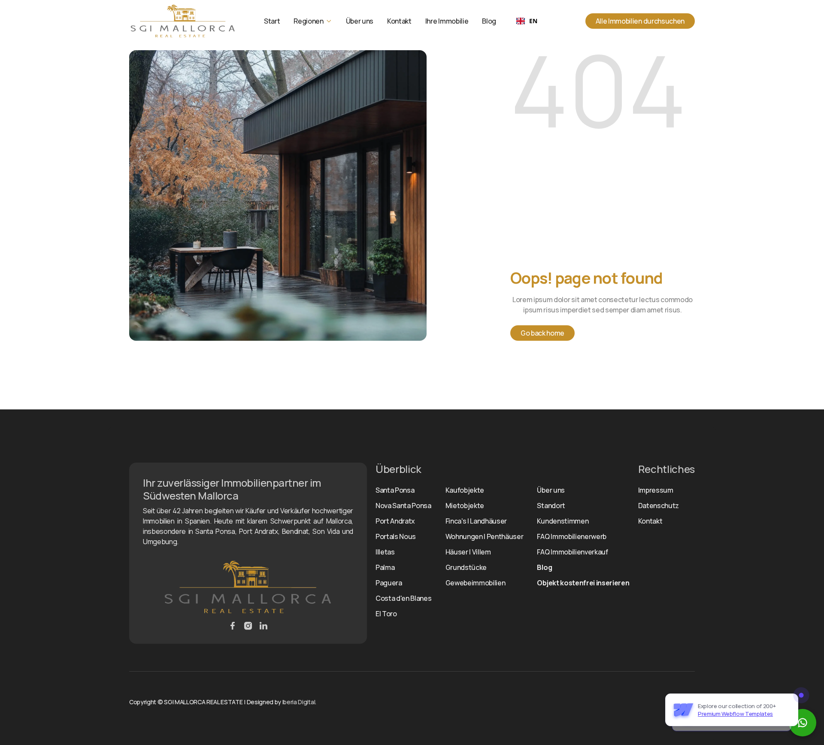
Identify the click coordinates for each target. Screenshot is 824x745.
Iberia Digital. (299, 702)
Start (272, 21)
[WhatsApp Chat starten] (802, 722)
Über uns (359, 21)
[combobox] (526, 21)
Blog (489, 21)
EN (533, 21)
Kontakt (399, 21)
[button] (313, 21)
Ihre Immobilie (447, 21)
